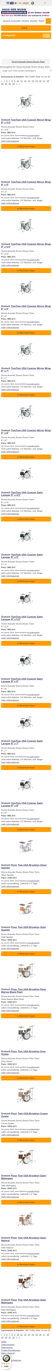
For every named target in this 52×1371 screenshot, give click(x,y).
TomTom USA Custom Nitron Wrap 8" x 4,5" (26, 121)
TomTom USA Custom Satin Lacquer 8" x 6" (22, 680)
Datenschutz (7, 1347)
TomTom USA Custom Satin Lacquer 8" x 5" (22, 556)
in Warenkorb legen (26, 146)
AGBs (3, 1342)
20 (6, 84)
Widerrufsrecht (8, 1353)
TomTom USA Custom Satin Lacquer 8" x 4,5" (22, 494)
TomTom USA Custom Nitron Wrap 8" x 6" (26, 307)
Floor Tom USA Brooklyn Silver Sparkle (24, 866)
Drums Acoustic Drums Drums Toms (28, 62)
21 (10, 84)
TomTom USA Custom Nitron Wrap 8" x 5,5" (26, 245)
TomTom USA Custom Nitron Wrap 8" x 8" (26, 431)
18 (48, 81)
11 (22, 81)
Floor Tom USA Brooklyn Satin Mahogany (23, 1177)
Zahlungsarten (7, 1344)
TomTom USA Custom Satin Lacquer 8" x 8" (22, 804)
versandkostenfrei (33, 135)
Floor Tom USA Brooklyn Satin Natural (23, 1239)
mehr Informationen (10, 141)
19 (2, 84)
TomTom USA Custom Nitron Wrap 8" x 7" (26, 369)
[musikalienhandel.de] (26, 11)
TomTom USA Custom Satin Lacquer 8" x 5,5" (22, 618)
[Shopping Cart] (48, 3)
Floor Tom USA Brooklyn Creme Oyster (24, 1115)
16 (40, 81)
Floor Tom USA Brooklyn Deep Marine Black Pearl (23, 990)
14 (33, 81)
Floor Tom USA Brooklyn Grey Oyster (23, 1052)
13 (29, 81)
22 (13, 84)
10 (18, 81)
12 (25, 81)
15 (36, 81)
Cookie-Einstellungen (11, 1350)
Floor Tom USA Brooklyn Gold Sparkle (23, 928)
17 (44, 81)
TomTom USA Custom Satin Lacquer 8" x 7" (22, 742)
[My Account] (42, 3)
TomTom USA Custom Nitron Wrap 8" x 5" (26, 183)
